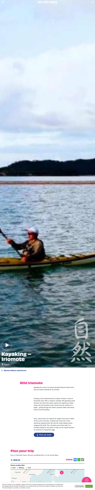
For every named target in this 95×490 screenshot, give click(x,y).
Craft (13, 468)
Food (29, 468)
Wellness (21, 468)
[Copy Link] (82, 460)
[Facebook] (75, 460)
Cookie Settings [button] (79, 486)
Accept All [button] (89, 486)
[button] (62, 472)
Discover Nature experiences (14, 370)
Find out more (45, 435)
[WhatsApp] (79, 460)
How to (16, 460)
